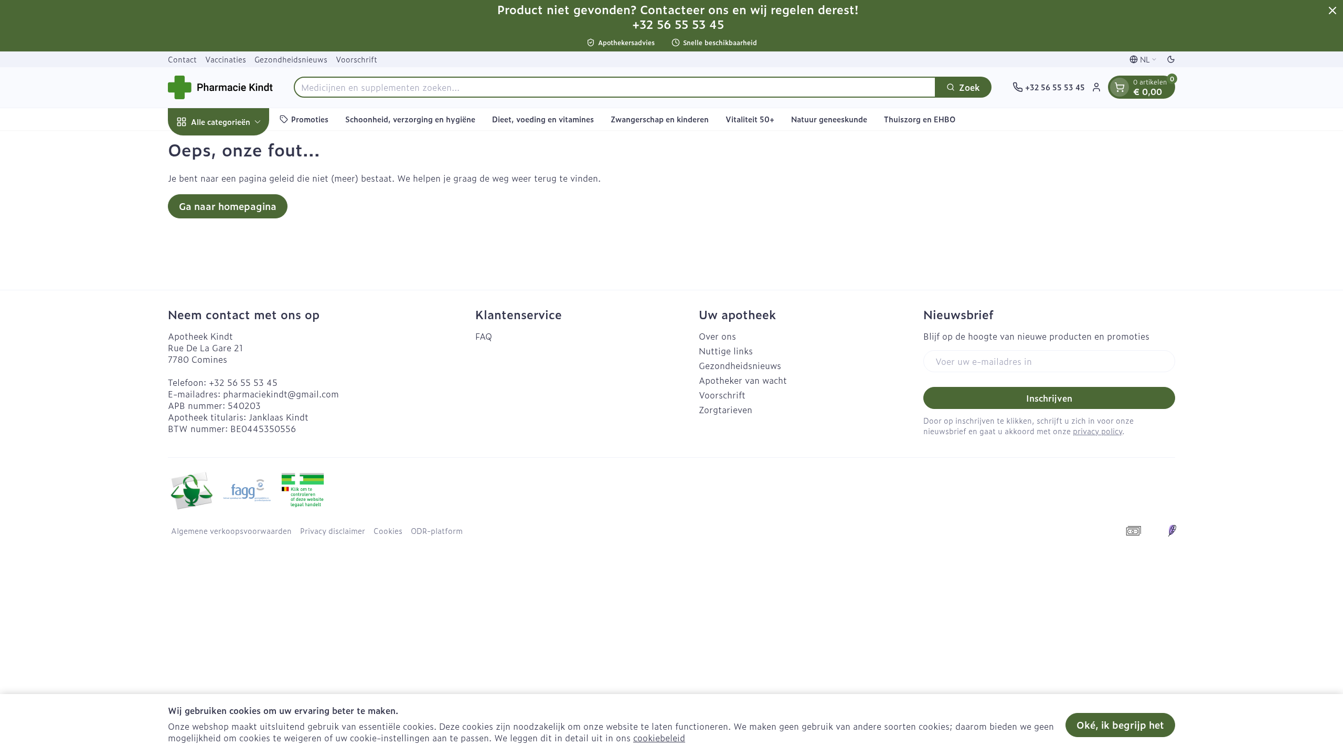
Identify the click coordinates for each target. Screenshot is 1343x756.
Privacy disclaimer (332, 531)
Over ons (717, 336)
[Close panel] (1332, 10)
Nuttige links (726, 350)
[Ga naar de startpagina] (220, 87)
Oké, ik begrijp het (1120, 725)
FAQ (483, 336)
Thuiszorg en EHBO (919, 118)
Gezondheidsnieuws (290, 59)
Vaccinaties (225, 59)
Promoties (309, 118)
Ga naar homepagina (227, 206)
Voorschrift (356, 59)
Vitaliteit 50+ (750, 118)
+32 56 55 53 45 (243, 382)
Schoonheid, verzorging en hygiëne (410, 118)
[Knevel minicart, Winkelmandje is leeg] (1119, 87)
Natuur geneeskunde (829, 118)
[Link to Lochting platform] (1172, 530)
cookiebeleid (659, 737)
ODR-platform (437, 531)
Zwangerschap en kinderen (660, 118)
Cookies (388, 531)
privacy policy (1097, 430)
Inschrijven (1049, 398)
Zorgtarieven (725, 409)
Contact (182, 59)
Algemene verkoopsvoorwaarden (231, 531)
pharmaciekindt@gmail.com (281, 393)
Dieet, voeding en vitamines (543, 118)
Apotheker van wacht (743, 380)
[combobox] (615, 87)
